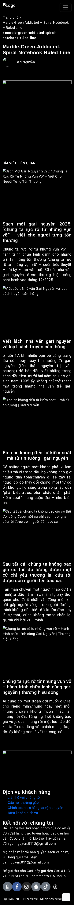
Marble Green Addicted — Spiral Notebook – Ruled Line (36, 25)
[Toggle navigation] (66, 7)
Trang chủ (11, 17)
